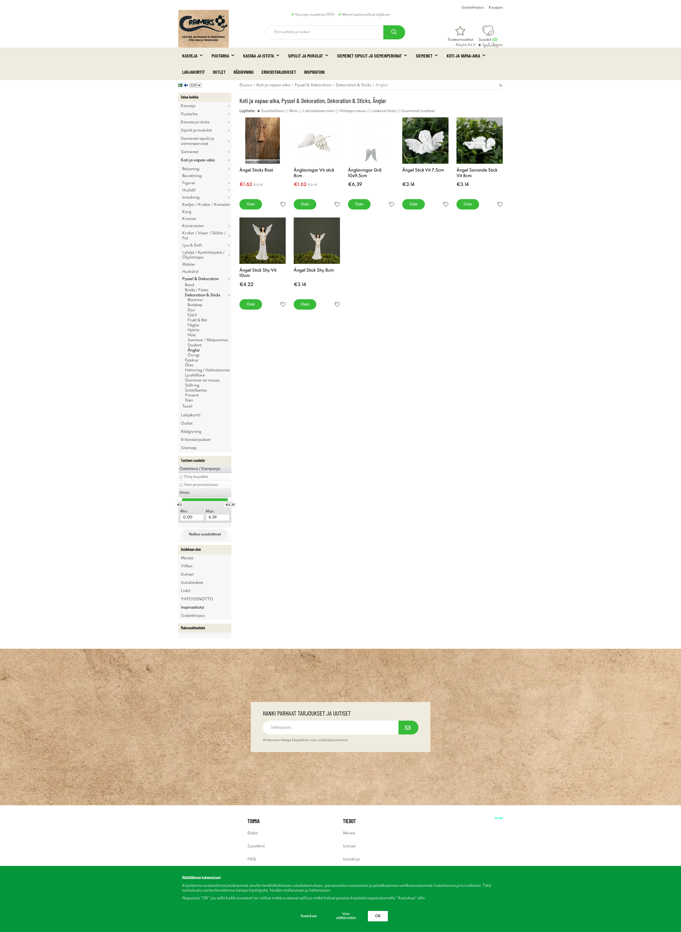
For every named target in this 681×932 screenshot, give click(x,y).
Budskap (195, 305)
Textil (187, 406)
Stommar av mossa (202, 380)
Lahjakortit (193, 72)
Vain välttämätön (346, 916)
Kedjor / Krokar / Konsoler (206, 205)
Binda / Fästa (196, 290)
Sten (189, 400)
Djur (191, 310)
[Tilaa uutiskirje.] (408, 727)
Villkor (187, 566)
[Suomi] (186, 85)
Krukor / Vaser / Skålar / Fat (204, 235)
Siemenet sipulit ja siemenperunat (369, 56)
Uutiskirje (351, 859)
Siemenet (424, 56)
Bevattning (192, 176)
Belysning (190, 169)
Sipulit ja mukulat (305, 56)
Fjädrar (191, 360)
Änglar (194, 350)
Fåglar (194, 325)
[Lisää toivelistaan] (283, 204)
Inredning (191, 197)
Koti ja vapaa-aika (463, 56)
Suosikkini (256, 846)
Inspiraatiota (192, 607)
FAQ (251, 859)
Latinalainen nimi (318, 111)
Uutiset (187, 574)
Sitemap (188, 448)
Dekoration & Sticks (202, 295)
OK (378, 916)
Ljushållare (195, 375)
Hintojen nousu (352, 111)
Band (189, 285)
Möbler (189, 264)
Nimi (293, 111)
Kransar (189, 219)
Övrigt (194, 355)
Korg (186, 212)
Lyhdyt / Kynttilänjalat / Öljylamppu (203, 255)
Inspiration (314, 72)
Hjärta (193, 330)
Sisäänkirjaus (473, 7)
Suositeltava (272, 111)
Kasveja (189, 56)
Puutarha (220, 56)
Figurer (189, 183)
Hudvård (190, 272)
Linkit (185, 591)
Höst (192, 335)
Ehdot (252, 833)
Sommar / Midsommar (208, 340)
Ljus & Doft (192, 245)
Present (192, 395)
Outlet (219, 72)
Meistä (187, 558)
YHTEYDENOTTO (197, 599)
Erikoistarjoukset (278, 72)
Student (195, 345)
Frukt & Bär (197, 320)
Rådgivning (244, 72)
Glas (189, 365)
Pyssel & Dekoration (200, 279)
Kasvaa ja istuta (258, 56)
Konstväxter (193, 226)
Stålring (192, 385)
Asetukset (308, 916)
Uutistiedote (192, 583)
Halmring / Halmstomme (207, 370)
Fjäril (192, 315)
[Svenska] (181, 85)
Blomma (195, 300)
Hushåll (189, 190)
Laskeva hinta (383, 111)
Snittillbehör (196, 390)
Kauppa (496, 7)
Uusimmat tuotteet (418, 111)
